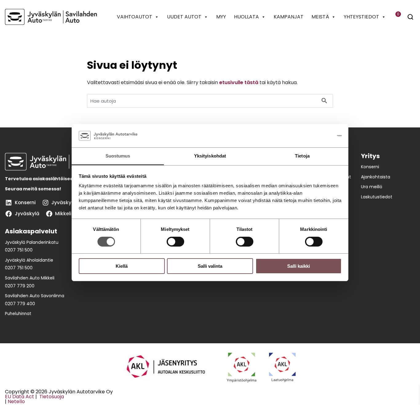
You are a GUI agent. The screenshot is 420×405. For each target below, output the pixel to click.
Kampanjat (288, 16)
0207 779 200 (19, 286)
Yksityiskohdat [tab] (210, 155)
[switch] (175, 242)
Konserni (370, 167)
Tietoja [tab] (302, 155)
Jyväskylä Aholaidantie (29, 260)
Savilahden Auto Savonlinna (34, 296)
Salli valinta (210, 266)
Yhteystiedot (361, 16)
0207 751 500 (19, 250)
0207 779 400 (20, 304)
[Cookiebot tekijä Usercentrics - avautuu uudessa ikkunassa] (315, 135)
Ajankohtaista (375, 177)
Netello (16, 401)
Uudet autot (184, 16)
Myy (221, 16)
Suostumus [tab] (117, 155)
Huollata (246, 16)
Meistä (320, 16)
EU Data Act (19, 396)
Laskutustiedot (376, 197)
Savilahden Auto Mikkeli (29, 278)
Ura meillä (371, 187)
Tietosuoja (51, 396)
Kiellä (122, 266)
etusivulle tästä (238, 82)
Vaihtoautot (134, 16)
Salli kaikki (298, 266)
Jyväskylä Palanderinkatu (31, 242)
